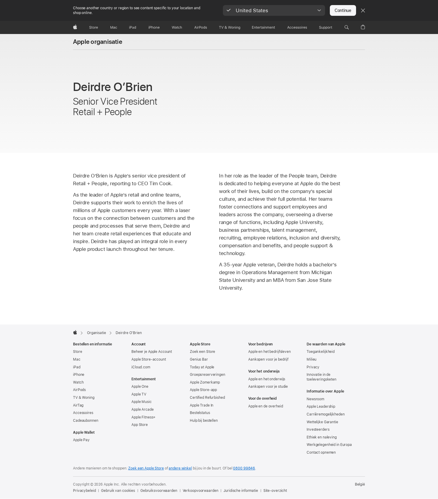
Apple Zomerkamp (205, 382)
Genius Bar (199, 359)
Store (77, 352)
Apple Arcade (142, 409)
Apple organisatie (97, 41)
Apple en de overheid (265, 406)
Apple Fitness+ (143, 417)
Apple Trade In (201, 405)
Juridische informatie (240, 491)
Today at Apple (202, 367)
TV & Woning (83, 398)
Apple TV (138, 394)
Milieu (311, 359)
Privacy (313, 367)
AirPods (79, 390)
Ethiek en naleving (322, 437)
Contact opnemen (321, 452)
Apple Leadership (321, 406)
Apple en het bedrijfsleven (269, 352)
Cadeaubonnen (85, 420)
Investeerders (318, 429)
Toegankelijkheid (321, 352)
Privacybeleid (84, 491)
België (360, 484)
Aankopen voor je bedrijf (268, 359)
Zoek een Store (202, 352)
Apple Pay (81, 440)
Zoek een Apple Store (146, 468)
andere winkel (180, 468)
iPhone (78, 375)
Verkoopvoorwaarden (200, 491)
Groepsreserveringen (207, 375)
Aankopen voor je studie (268, 386)
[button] (274, 10)
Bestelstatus (200, 413)
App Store (139, 425)
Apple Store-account (148, 359)
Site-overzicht (275, 491)
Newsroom (315, 399)
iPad (76, 367)
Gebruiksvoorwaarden (158, 491)
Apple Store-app (203, 390)
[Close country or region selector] (363, 10)
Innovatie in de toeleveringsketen (321, 377)
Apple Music (141, 402)
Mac (76, 359)
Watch (78, 382)
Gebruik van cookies (118, 491)
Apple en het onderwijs (266, 379)
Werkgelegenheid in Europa (329, 445)
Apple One (139, 386)
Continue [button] (343, 10)
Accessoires (83, 413)
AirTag (78, 405)
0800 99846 (244, 468)
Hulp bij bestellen (204, 420)
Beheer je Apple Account (151, 352)
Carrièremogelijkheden (325, 414)
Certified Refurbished (207, 398)
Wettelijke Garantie (322, 422)
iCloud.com (140, 367)
